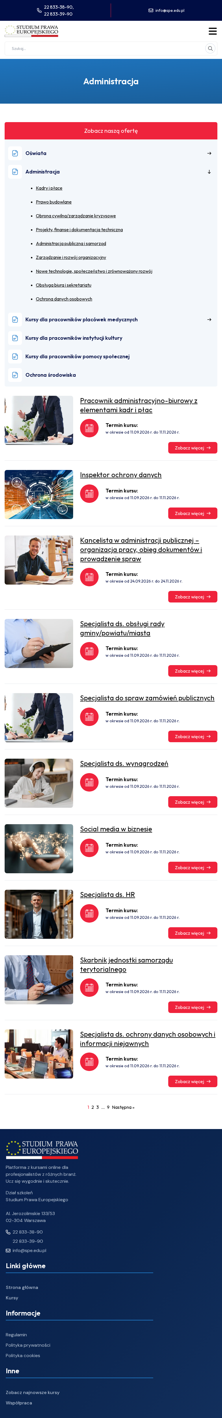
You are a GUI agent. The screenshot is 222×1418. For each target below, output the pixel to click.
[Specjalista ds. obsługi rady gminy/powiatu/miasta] (39, 643)
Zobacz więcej (189, 448)
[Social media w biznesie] (39, 848)
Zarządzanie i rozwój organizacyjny (71, 257)
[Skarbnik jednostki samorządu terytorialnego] (39, 979)
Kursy (12, 1298)
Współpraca (19, 1403)
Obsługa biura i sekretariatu (63, 285)
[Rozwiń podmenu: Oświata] (209, 153)
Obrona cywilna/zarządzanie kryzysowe (76, 216)
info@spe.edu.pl (170, 10)
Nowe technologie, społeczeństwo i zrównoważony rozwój (94, 271)
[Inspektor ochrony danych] (39, 494)
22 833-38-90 (28, 1232)
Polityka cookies (23, 1355)
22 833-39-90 (58, 14)
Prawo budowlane (54, 202)
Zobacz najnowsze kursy (33, 1392)
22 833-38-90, (59, 7)
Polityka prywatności (28, 1345)
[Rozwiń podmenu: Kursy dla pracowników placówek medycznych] (209, 319)
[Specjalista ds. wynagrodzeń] (39, 783)
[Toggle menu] (212, 31)
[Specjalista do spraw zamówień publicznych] (39, 717)
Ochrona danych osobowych (64, 299)
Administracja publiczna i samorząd (71, 243)
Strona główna (22, 1287)
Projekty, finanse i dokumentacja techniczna (79, 229)
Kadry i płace (49, 188)
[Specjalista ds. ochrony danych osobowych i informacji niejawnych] (39, 1054)
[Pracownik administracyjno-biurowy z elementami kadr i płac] (39, 420)
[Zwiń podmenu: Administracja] (209, 171)
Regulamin (16, 1335)
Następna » (123, 1107)
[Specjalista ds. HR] (39, 914)
